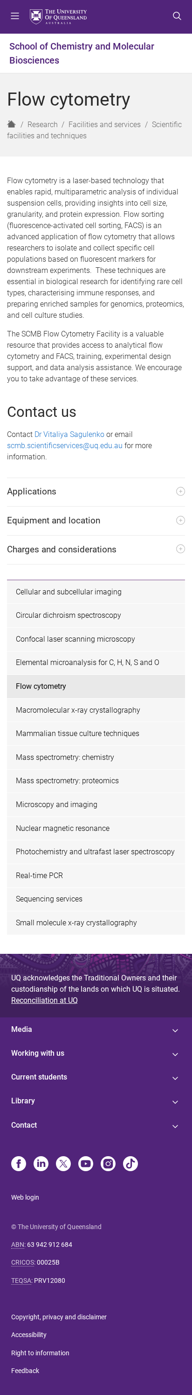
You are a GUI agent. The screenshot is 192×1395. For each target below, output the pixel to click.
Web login (25, 1197)
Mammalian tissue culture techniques (77, 733)
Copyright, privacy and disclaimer (59, 1317)
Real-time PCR (39, 875)
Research (42, 124)
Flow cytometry (41, 686)
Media (21, 1029)
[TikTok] (130, 1164)
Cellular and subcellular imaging (69, 591)
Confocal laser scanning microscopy (75, 639)
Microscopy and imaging (56, 804)
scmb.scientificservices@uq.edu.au (65, 445)
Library (23, 1100)
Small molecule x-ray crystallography (76, 922)
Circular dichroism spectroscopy (68, 615)
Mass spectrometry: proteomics (67, 780)
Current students (39, 1077)
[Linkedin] (41, 1164)
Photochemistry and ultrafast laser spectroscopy (95, 851)
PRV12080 (49, 1280)
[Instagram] (108, 1164)
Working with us (37, 1053)
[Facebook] (18, 1164)
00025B (48, 1262)
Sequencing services (49, 898)
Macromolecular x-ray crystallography (78, 710)
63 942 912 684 (49, 1244)
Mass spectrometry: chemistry (65, 757)
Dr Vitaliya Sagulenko (69, 434)
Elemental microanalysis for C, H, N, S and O (87, 662)
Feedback (25, 1370)
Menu (15, 17)
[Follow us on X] (63, 1164)
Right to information (40, 1353)
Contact (24, 1125)
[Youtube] (85, 1164)
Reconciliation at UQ (44, 1000)
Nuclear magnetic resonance (63, 828)
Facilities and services (105, 124)
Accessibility (29, 1334)
